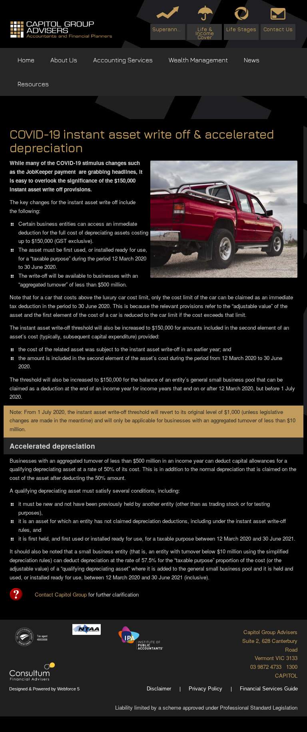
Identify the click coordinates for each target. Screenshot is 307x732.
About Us (63, 60)
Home (26, 60)
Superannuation (168, 29)
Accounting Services (123, 60)
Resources (33, 84)
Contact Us (278, 29)
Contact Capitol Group (61, 594)
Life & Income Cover (204, 33)
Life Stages (241, 29)
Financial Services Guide (269, 689)
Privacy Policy (205, 689)
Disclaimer (159, 689)
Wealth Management (198, 60)
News (251, 60)
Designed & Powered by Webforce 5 (44, 688)
